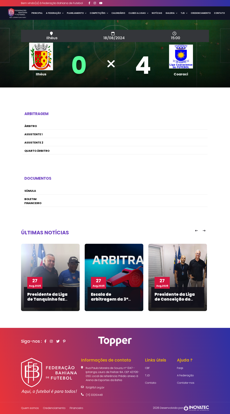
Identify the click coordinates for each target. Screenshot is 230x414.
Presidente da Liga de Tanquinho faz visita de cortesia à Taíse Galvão (48, 302)
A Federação (185, 375)
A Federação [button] (53, 13)
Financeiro (76, 408)
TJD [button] (183, 13)
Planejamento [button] (75, 13)
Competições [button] (97, 13)
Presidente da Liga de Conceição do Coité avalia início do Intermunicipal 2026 (177, 302)
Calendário (118, 13)
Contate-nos (185, 383)
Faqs (180, 368)
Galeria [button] (170, 13)
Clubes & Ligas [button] (137, 13)
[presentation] (196, 231)
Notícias (157, 13)
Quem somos (30, 408)
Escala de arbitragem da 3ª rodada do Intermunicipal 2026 (113, 302)
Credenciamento (201, 13)
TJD (147, 375)
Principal (37, 13)
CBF (147, 368)
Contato (219, 13)
